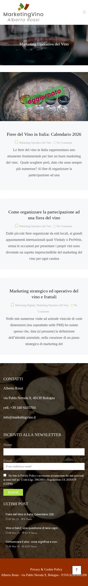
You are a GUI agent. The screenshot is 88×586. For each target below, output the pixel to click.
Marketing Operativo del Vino (35, 142)
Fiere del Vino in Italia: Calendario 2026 (44, 134)
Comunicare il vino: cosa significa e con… (32, 541)
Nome (7, 445)
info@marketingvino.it (19, 417)
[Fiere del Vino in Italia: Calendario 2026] (44, 75)
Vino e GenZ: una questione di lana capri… (33, 528)
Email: (8, 461)
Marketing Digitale (25, 305)
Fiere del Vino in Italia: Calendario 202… (31, 514)
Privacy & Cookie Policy (46, 569)
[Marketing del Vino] (23, 12)
